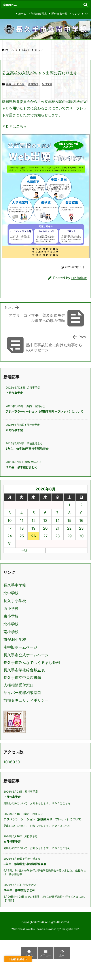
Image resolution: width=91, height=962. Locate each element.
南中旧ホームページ (20, 647)
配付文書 (47, 84)
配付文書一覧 (59, 13)
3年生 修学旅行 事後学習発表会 (27, 448)
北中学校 (11, 593)
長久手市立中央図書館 (22, 677)
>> (86, 13)
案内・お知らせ (15, 84)
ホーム (22, 13)
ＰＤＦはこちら (14, 126)
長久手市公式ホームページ (26, 655)
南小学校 (11, 632)
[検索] (85, 4)
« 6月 (24, 550)
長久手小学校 (15, 601)
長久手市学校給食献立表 (24, 670)
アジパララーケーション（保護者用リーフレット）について (44, 411)
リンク (76, 13)
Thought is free (69, 929)
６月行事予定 (14, 430)
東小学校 (11, 616)
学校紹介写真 (39, 13)
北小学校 (11, 624)
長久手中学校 (15, 585)
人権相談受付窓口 (19, 685)
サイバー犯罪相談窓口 (22, 692)
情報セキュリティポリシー (26, 700)
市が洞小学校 (15, 639)
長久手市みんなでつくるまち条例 (32, 662)
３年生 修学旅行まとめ (21, 467)
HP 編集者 (79, 278)
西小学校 (11, 608)
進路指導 (33, 84)
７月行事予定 (14, 393)
